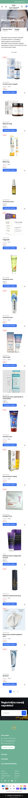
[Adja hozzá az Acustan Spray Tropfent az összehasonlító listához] (24, 93)
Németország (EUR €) (19, 1)
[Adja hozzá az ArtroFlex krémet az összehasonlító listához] (24, 445)
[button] (2, 6)
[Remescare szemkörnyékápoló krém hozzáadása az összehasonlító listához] (24, 645)
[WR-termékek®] (14, 731)
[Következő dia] (25, 31)
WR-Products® (12, 791)
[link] (10, 691)
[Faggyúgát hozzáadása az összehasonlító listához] (24, 248)
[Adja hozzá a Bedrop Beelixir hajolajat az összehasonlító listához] (24, 485)
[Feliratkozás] (24, 713)
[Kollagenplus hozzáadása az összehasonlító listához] (24, 525)
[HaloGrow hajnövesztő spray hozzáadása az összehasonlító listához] (24, 604)
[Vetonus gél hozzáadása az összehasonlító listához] (24, 366)
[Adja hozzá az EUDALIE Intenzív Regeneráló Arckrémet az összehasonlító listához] (24, 565)
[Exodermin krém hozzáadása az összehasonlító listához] (24, 286)
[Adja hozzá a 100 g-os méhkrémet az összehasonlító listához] (24, 131)
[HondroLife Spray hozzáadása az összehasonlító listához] (24, 209)
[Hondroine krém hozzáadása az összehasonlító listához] (24, 326)
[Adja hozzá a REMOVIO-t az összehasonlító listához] (24, 685)
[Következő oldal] (17, 691)
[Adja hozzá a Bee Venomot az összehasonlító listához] (24, 171)
